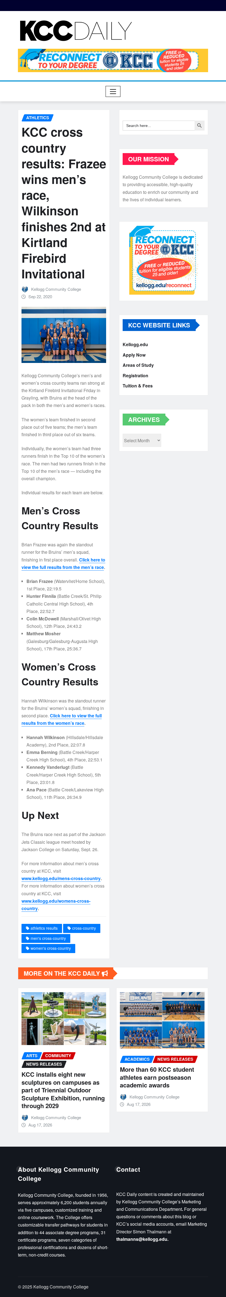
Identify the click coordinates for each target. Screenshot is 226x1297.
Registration (135, 375)
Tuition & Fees (138, 386)
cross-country (84, 928)
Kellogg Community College (56, 289)
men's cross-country (48, 938)
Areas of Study (138, 365)
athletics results (44, 928)
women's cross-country (51, 948)
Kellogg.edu (135, 344)
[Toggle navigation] (113, 91)
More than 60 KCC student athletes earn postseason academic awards (157, 1077)
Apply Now (134, 355)
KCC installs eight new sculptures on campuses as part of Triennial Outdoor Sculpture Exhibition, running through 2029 (63, 1090)
